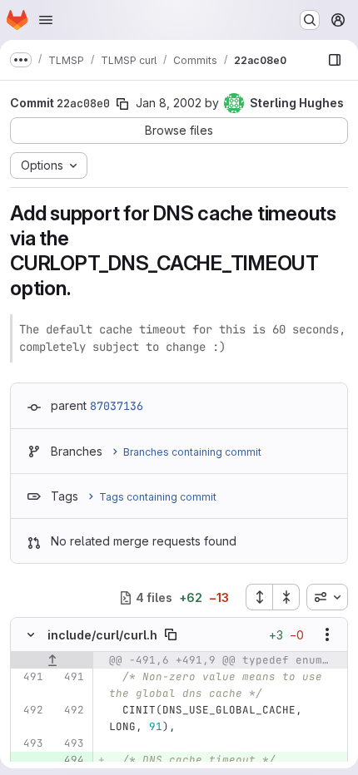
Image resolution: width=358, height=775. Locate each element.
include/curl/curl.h (102, 635)
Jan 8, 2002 (168, 103)
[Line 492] (29, 710)
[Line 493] (29, 743)
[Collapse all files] (286, 597)
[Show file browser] (334, 60)
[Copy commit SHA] (122, 104)
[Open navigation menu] (45, 20)
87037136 (116, 405)
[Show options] (327, 634)
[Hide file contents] (31, 634)
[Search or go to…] (310, 20)
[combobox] (327, 597)
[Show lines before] (52, 660)
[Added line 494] (70, 760)
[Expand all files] (259, 597)
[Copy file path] (171, 634)
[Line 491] (29, 677)
